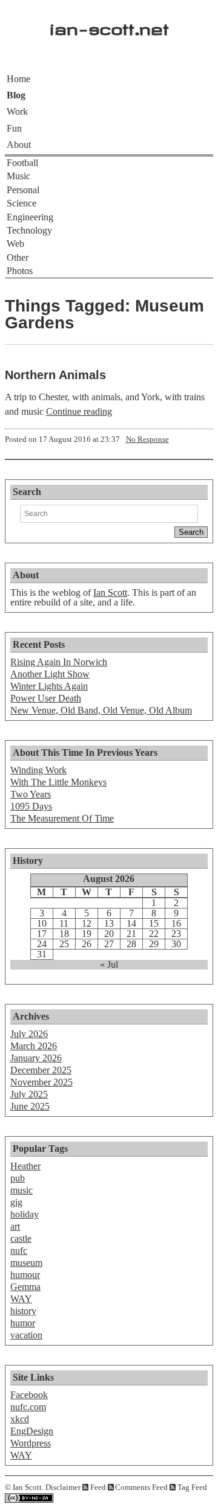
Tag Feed (192, 1487)
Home (18, 79)
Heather (25, 1166)
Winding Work (38, 770)
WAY (21, 1299)
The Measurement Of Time (62, 818)
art (15, 1226)
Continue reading (79, 411)
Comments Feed (141, 1487)
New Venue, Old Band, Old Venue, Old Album (101, 710)
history (23, 1311)
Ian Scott (110, 592)
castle (20, 1238)
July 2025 (29, 1094)
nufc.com (28, 1407)
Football (22, 163)
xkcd (19, 1419)
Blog (16, 95)
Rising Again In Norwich (58, 662)
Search (27, 492)
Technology (29, 230)
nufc (18, 1250)
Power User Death (45, 698)
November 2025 (41, 1082)
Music (18, 176)
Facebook (29, 1395)
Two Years (30, 794)
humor (22, 1323)
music (21, 1190)
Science (21, 203)
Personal (23, 190)
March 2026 (33, 1046)
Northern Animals (55, 375)
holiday (24, 1214)
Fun (14, 128)
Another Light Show (50, 674)
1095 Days (31, 806)
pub (17, 1178)
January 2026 (36, 1058)
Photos (20, 271)
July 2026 (29, 1034)
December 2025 (40, 1070)
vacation (26, 1335)
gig (16, 1202)
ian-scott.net (109, 26)
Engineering (30, 217)
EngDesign (31, 1431)
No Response (147, 439)
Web (15, 243)
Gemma (25, 1287)
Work (17, 111)
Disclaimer (63, 1487)
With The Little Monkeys (58, 782)
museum (26, 1262)
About (19, 144)
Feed (98, 1487)
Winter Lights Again (49, 686)
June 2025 (30, 1106)
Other (17, 257)
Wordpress (30, 1443)
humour (25, 1275)
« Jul (109, 965)
